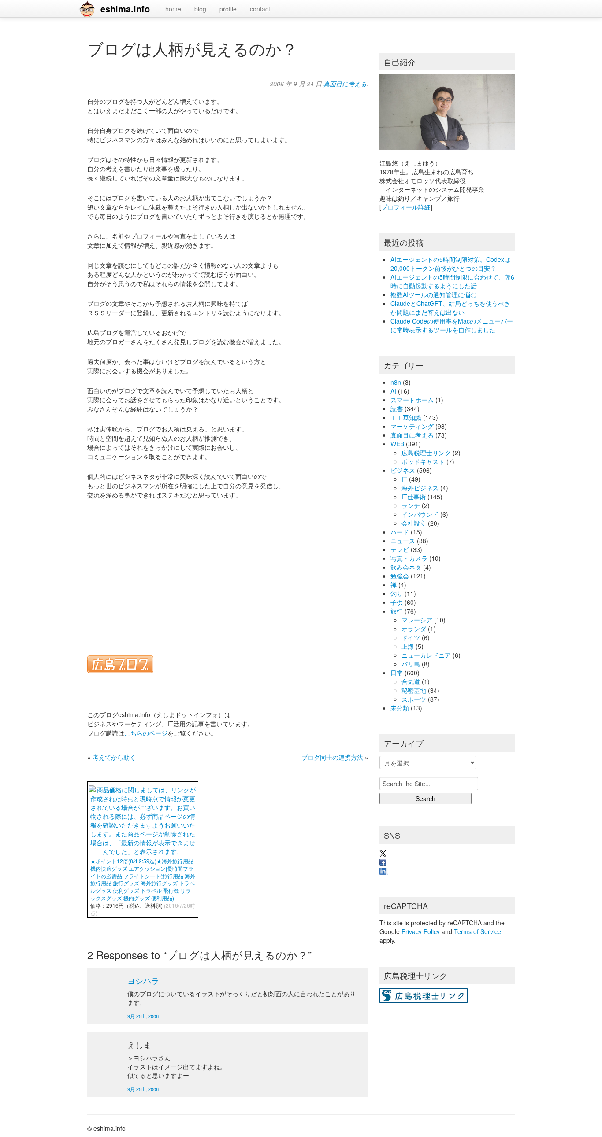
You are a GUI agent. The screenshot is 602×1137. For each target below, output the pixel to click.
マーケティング (412, 426)
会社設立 (413, 523)
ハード (399, 531)
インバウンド (419, 514)
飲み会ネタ (405, 567)
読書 (396, 408)
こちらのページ (145, 733)
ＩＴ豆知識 (405, 417)
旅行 (396, 611)
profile (228, 8)
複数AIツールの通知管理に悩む (433, 294)
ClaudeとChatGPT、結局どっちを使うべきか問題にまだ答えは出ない (450, 307)
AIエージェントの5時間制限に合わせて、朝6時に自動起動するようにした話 (452, 281)
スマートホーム (412, 399)
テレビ (399, 549)
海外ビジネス (419, 487)
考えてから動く (114, 757)
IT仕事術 (413, 496)
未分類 (399, 707)
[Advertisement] (227, 571)
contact (260, 8)
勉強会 (399, 575)
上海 (407, 646)
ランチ (410, 505)
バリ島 (410, 663)
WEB (397, 443)
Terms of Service (477, 931)
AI (393, 390)
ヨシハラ (143, 980)
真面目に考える (345, 83)
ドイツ (410, 637)
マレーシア (416, 619)
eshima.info (125, 8)
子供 (396, 602)
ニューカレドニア (426, 655)
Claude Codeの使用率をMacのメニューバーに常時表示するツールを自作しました (451, 325)
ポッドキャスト (423, 461)
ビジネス (402, 470)
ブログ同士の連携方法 (332, 757)
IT (404, 479)
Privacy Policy (420, 931)
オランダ (413, 628)
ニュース (402, 540)
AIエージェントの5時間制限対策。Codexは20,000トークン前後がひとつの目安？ (450, 263)
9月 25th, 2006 (143, 1015)
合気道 (410, 681)
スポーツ (413, 699)
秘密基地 (413, 690)
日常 (396, 672)
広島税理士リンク (426, 452)
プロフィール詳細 (406, 206)
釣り (396, 593)
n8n (395, 382)
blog (200, 8)
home (173, 8)
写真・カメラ (408, 558)
